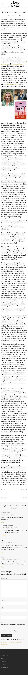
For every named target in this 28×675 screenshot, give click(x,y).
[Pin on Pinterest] (26, 490)
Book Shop (3, 664)
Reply (2, 522)
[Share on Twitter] (23, 490)
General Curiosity (5, 655)
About (2, 670)
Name (3, 600)
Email (3, 607)
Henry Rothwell (12, 15)
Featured (8, 489)
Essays (2, 658)
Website (3, 615)
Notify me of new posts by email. (10, 631)
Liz (2, 540)
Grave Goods (13, 489)
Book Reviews (4, 667)
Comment (4, 578)
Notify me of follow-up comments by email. (13, 624)
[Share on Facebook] (21, 490)
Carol (2, 557)
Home (2, 652)
